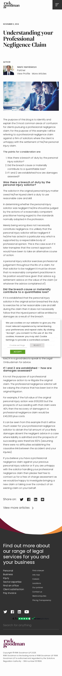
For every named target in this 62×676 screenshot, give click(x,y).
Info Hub (36, 575)
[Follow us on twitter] (5, 611)
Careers (35, 579)
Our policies (37, 588)
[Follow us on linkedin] (19, 611)
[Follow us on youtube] (26, 611)
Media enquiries (39, 596)
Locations (36, 583)
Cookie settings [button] (17, 345)
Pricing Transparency (41, 600)
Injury (6, 578)
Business (8, 574)
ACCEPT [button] (18, 352)
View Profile (23, 74)
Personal (8, 571)
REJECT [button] (37, 345)
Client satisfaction (13, 589)
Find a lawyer (38, 571)
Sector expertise (12, 582)
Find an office (11, 586)
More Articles (39, 74)
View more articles (16, 507)
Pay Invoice (9, 593)
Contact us (37, 592)
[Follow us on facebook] (12, 611)
